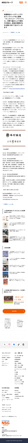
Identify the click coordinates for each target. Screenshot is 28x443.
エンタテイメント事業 (19, 381)
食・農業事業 (17, 378)
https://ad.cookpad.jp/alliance (17, 88)
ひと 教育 (4, 392)
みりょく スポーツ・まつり (7, 400)
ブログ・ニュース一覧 (6, 407)
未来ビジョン (4, 365)
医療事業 (16, 361)
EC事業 (16, 374)
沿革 (3, 361)
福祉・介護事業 (18, 363)
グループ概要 (4, 359)
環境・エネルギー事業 (19, 376)
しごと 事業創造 (5, 397)
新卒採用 (16, 390)
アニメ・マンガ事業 (19, 383)
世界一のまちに (5, 390)
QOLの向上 (17, 398)
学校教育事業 (17, 357)
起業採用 (16, 394)
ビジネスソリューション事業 (20, 369)
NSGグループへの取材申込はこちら (9, 416)
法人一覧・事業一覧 (19, 355)
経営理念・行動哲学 (6, 357)
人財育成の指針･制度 (19, 396)
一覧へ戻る (14, 311)
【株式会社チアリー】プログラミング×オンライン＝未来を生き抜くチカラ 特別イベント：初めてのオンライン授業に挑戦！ (8, 323)
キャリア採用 (17, 392)
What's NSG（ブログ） (7, 409)
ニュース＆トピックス (6, 411)
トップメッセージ (5, 355)
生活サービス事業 (18, 380)
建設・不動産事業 (18, 367)
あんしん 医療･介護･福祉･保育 (7, 395)
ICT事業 (16, 372)
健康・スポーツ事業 (19, 365)
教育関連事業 (17, 359)
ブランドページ (5, 363)
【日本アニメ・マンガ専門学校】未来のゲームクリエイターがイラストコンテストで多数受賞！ (20, 323)
